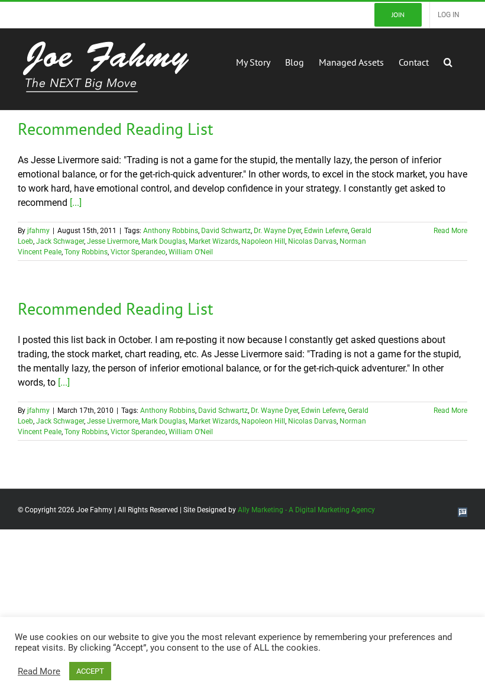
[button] (448, 60)
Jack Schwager (60, 241)
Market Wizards (213, 241)
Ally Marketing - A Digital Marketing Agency (306, 510)
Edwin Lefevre (326, 231)
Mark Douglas (163, 241)
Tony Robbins (86, 252)
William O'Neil (191, 252)
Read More (450, 231)
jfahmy (38, 231)
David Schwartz (226, 231)
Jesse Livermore (112, 241)
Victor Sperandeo (138, 252)
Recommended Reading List (115, 129)
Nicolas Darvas (312, 241)
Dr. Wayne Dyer (277, 231)
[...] (76, 202)
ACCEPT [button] (90, 671)
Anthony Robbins (170, 231)
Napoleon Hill (263, 241)
